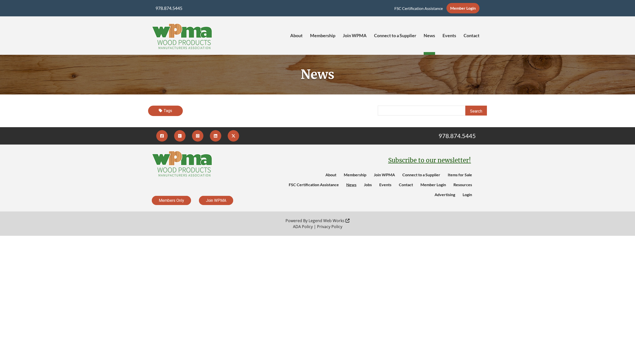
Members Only (171, 200)
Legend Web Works (327, 220)
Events (449, 35)
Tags (167, 110)
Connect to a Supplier (395, 35)
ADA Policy (303, 226)
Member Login (463, 8)
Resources (462, 184)
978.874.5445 (169, 8)
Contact (471, 35)
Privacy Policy (329, 226)
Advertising (445, 194)
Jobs (368, 184)
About (296, 35)
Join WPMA (355, 35)
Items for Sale (460, 174)
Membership (322, 35)
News (429, 35)
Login (467, 194)
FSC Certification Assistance (418, 8)
